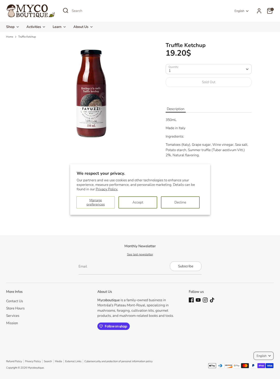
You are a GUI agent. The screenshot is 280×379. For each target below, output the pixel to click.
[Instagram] (205, 299)
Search (48, 361)
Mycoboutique (36, 368)
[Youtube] (198, 299)
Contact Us (14, 301)
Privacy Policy (33, 361)
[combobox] (102, 10)
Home (9, 37)
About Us (81, 26)
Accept (137, 202)
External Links (73, 361)
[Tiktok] (212, 299)
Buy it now (208, 94)
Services (12, 315)
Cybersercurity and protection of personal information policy (118, 361)
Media (58, 361)
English (239, 11)
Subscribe (185, 266)
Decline (180, 202)
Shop (10, 26)
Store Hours (15, 308)
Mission (12, 323)
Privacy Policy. (107, 189)
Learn (57, 26)
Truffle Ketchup (27, 37)
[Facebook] (191, 299)
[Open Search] (65, 10)
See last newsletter (140, 254)
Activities (34, 26)
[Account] (259, 11)
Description (175, 109)
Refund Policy (14, 361)
